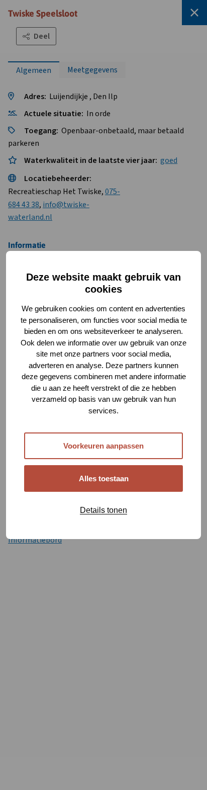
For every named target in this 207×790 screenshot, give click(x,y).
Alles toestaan (104, 478)
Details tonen (103, 510)
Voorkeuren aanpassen (103, 446)
